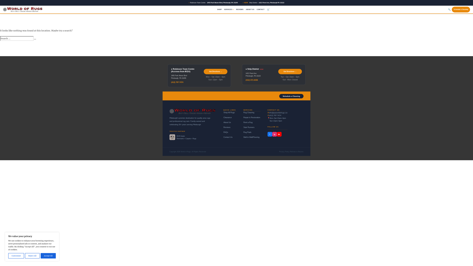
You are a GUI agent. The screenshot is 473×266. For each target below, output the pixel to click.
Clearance (227, 117)
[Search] (35, 39)
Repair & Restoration (251, 117)
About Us (250, 9)
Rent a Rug (248, 122)
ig (274, 134)
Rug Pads (247, 132)
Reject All (32, 256)
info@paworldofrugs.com (278, 113)
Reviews (239, 9)
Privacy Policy (284, 152)
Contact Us (228, 137)
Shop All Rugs (229, 112)
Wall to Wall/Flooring (251, 137)
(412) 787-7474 (177, 82)
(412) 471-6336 (252, 80)
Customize (16, 256)
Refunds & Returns (297, 152)
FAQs (225, 132)
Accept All (48, 256)
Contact (260, 9)
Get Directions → (215, 71)
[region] (32, 246)
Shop (219, 9)
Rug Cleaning (248, 112)
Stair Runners (248, 127)
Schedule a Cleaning (461, 9)
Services (228, 9)
